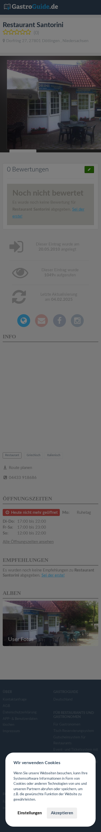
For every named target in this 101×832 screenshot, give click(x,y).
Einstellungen (30, 813)
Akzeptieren (62, 813)
